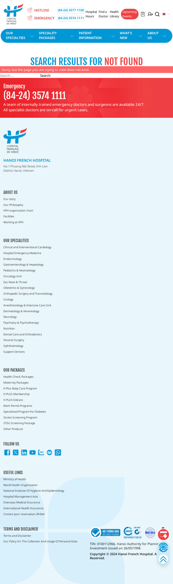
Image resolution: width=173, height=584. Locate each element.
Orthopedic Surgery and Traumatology (27, 293)
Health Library (114, 14)
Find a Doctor (103, 14)
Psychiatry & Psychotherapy (21, 323)
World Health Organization (20, 485)
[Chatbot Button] (163, 547)
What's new (126, 35)
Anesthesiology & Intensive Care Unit (27, 305)
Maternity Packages (16, 382)
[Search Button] (157, 14)
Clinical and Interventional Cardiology (27, 247)
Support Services (14, 352)
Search (45, 75)
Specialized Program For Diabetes (24, 412)
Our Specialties (15, 35)
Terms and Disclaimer (17, 536)
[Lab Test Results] (143, 14)
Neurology (10, 317)
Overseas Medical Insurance (21, 502)
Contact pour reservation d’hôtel (24, 514)
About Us (153, 35)
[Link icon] (7, 452)
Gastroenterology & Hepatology (23, 264)
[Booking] (163, 534)
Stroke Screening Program (20, 417)
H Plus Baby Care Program (20, 388)
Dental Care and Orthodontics (22, 334)
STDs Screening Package (19, 423)
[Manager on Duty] (150, 14)
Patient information (90, 35)
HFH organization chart (18, 210)
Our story (9, 199)
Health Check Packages (18, 377)
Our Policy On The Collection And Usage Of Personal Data (40, 541)
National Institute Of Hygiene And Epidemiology (33, 491)
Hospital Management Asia (20, 496)
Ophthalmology (13, 346)
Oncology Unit (12, 276)
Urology (8, 299)
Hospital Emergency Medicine (22, 253)
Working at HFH (13, 222)
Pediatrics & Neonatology (19, 270)
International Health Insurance (23, 508)
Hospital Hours (91, 14)
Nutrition (9, 328)
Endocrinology (12, 259)
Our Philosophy (13, 205)
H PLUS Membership (16, 394)
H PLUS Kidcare (13, 400)
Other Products (13, 429)
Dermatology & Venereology (21, 311)
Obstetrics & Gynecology (19, 288)
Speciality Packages (48, 35)
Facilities (8, 216)
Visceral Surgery (13, 340)
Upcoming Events (130, 14)
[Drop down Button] (166, 14)
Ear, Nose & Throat (15, 282)
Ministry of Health (14, 479)
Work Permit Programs (17, 406)
